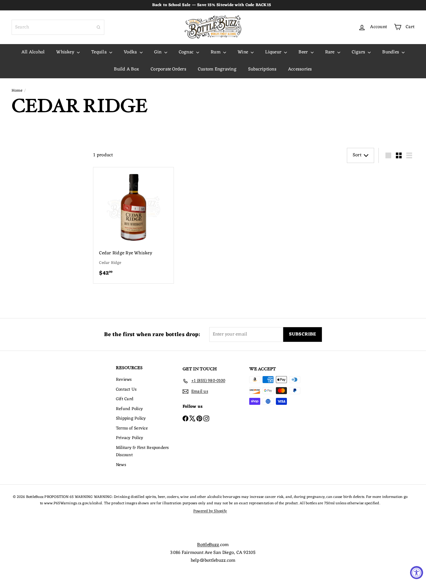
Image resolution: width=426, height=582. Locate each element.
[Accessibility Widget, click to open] (416, 572)
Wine (243, 52)
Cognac (187, 52)
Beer (303, 52)
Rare (330, 52)
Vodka (131, 52)
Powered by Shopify (210, 511)
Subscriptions (262, 69)
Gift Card (124, 399)
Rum (216, 52)
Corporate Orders (168, 69)
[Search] (98, 27)
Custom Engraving (217, 69)
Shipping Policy (131, 419)
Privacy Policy (129, 438)
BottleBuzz (208, 545)
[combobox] (58, 27)
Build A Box (126, 69)
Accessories (300, 69)
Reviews (124, 380)
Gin (158, 52)
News (121, 465)
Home (17, 90)
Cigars (359, 52)
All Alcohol (33, 52)
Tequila (99, 52)
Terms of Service (132, 428)
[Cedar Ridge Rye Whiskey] (133, 225)
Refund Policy (129, 409)
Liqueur (274, 52)
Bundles (391, 52)
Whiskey (65, 52)
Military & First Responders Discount (142, 451)
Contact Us (126, 390)
